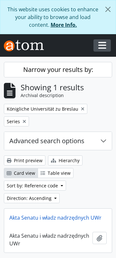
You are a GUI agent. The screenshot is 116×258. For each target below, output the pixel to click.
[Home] (26, 45)
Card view (24, 173)
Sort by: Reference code (33, 186)
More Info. (64, 24)
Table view (58, 173)
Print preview (28, 160)
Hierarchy (68, 160)
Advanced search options (46, 140)
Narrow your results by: (58, 69)
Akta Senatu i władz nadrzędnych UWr (55, 217)
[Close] (108, 9)
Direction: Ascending (30, 198)
